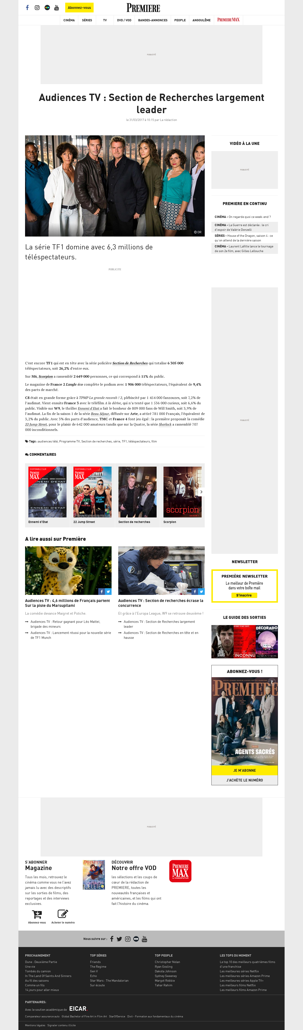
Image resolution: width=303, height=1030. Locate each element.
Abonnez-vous (79, 7)
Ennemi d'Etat (38, 522)
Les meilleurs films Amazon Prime (243, 990)
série (116, 441)
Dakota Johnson (166, 971)
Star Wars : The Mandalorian (109, 980)
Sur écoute (97, 985)
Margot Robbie (165, 980)
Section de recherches (96, 441)
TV (105, 20)
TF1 (124, 441)
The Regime (98, 966)
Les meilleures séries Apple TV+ (242, 980)
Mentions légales (35, 1025)
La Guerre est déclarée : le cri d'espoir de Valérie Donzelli (242, 227)
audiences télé (48, 441)
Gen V (94, 971)
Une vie (30, 966)
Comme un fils (35, 985)
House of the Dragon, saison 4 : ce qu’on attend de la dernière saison (244, 238)
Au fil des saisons (37, 980)
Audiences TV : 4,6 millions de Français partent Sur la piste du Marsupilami (67, 603)
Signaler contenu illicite (61, 1025)
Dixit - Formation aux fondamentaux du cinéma (155, 1016)
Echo (93, 976)
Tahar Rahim (163, 985)
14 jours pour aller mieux (42, 990)
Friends (95, 962)
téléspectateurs (139, 441)
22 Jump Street (84, 522)
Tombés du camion (38, 971)
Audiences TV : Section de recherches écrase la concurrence (160, 603)
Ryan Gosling (164, 966)
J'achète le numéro (244, 780)
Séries (87, 20)
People (180, 20)
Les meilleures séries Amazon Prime (245, 976)
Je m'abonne (244, 770)
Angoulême (202, 20)
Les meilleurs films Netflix (238, 985)
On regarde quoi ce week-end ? (243, 217)
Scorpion (169, 522)
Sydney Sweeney (166, 976)
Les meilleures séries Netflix (239, 971)
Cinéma (69, 20)
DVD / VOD (124, 20)
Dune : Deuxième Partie (41, 962)
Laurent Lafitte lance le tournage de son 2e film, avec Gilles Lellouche (244, 248)
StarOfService (117, 1016)
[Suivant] (201, 491)
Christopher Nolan (167, 962)
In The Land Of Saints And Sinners (48, 976)
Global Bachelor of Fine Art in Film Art (84, 1016)
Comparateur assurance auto (42, 1016)
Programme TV (69, 441)
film (154, 441)
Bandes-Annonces (152, 20)
